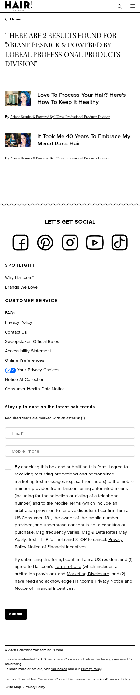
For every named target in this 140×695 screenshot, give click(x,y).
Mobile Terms (67, 503)
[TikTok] (119, 242)
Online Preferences (24, 360)
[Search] (119, 6)
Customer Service (31, 300)
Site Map (14, 686)
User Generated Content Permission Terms (62, 679)
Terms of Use (68, 566)
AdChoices (59, 668)
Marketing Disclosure (88, 573)
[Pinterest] (45, 242)
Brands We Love (21, 287)
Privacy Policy (18, 322)
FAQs (10, 313)
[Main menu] (132, 6)
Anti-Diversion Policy (114, 679)
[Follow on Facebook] (20, 242)
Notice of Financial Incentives (57, 546)
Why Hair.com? (19, 277)
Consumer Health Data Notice (35, 388)
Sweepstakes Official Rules (32, 341)
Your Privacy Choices (38, 369)
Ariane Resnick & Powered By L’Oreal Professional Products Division (60, 116)
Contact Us (16, 332)
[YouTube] (94, 242)
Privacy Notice (109, 581)
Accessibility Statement (28, 351)
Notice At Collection (25, 379)
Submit (16, 614)
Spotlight (20, 265)
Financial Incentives (54, 588)
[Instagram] (70, 242)
